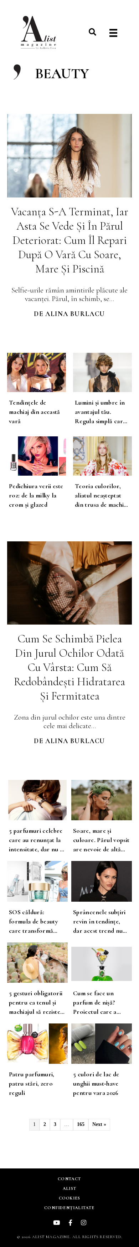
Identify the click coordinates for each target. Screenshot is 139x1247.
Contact (69, 1178)
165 (80, 1124)
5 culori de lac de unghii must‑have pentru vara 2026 (96, 1083)
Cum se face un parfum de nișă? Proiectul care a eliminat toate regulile (95, 1011)
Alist (69, 1188)
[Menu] (113, 33)
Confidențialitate (69, 1207)
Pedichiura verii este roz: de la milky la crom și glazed (36, 495)
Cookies (69, 1198)
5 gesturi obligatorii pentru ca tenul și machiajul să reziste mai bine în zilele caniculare (36, 1011)
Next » (99, 1124)
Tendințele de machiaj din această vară (34, 412)
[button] (92, 32)
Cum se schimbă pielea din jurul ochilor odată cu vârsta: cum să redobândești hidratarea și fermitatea (69, 667)
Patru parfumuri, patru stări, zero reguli (32, 1083)
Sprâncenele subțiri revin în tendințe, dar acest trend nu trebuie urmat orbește (99, 930)
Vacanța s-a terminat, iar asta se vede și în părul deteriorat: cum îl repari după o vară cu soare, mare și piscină (69, 240)
